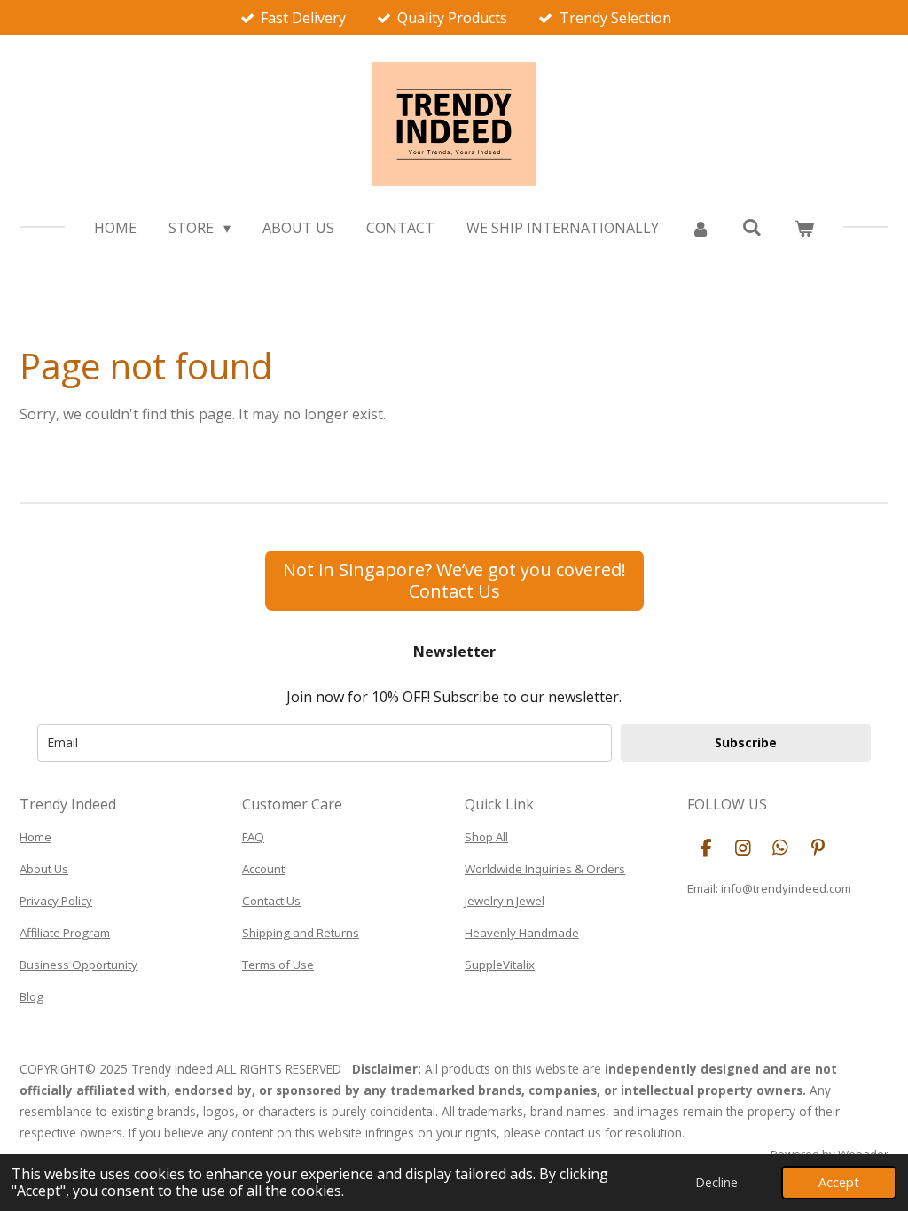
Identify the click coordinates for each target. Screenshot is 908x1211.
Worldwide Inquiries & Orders (545, 869)
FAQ (253, 837)
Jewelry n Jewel (504, 901)
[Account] (700, 228)
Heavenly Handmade (522, 933)
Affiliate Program (65, 933)
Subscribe (746, 742)
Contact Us (271, 901)
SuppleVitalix (500, 965)
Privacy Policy (56, 901)
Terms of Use (278, 965)
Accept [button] (838, 1182)
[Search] (752, 227)
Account (263, 869)
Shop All (486, 837)
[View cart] (803, 228)
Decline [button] (716, 1182)
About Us (44, 869)
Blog (31, 996)
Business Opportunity (78, 965)
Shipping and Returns (300, 933)
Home (35, 837)
